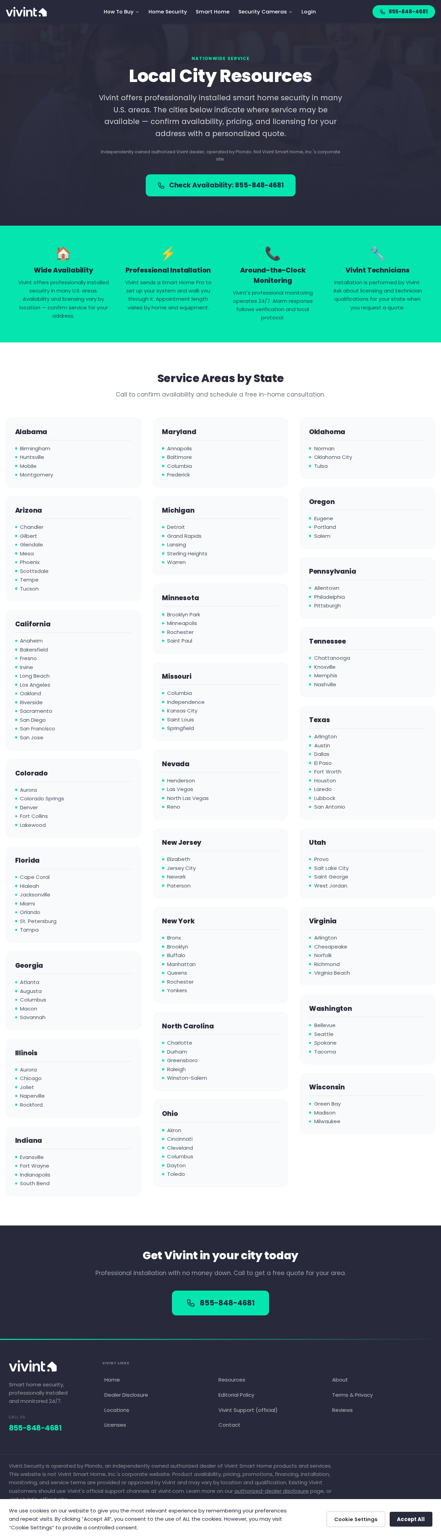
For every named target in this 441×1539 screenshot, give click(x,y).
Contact (229, 1424)
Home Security (167, 11)
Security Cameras (262, 11)
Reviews (342, 1410)
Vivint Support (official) (247, 1410)
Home (112, 1379)
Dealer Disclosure (126, 1394)
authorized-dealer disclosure (271, 1491)
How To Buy (119, 11)
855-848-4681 (408, 11)
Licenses (115, 1424)
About (340, 1379)
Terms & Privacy (352, 1394)
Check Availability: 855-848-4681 (226, 185)
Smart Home (212, 11)
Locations (116, 1410)
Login (308, 11)
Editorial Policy (236, 1394)
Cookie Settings (356, 1519)
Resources (231, 1379)
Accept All (411, 1519)
